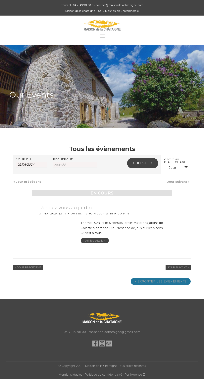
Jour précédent (27, 182)
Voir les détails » (95, 240)
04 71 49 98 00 (75, 332)
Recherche (63, 159)
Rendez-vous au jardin (65, 207)
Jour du (23, 159)
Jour (172, 168)
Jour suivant (178, 182)
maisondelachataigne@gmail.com (114, 332)
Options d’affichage (175, 160)
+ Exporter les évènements (161, 281)
